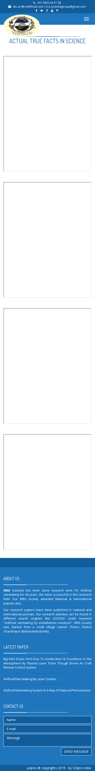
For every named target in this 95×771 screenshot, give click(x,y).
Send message (76, 751)
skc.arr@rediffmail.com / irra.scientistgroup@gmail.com (49, 7)
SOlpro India (82, 768)
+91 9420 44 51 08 (49, 3)
